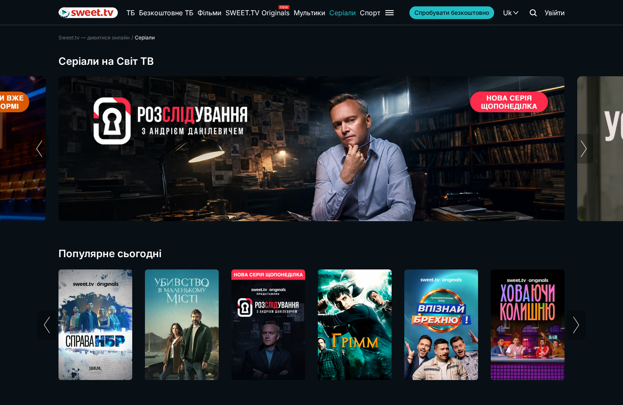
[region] (311, 148)
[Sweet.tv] (88, 12)
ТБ (130, 12)
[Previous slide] (39, 149)
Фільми (209, 12)
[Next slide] (583, 149)
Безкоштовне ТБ (166, 12)
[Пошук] (533, 12)
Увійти (555, 12)
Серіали (342, 12)
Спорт (370, 12)
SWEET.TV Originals (257, 12)
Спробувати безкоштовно (451, 12)
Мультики (309, 12)
